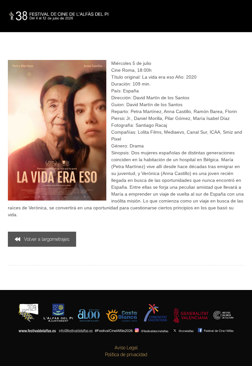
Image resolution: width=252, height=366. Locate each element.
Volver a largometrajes (46, 239)
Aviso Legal (126, 347)
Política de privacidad (126, 354)
